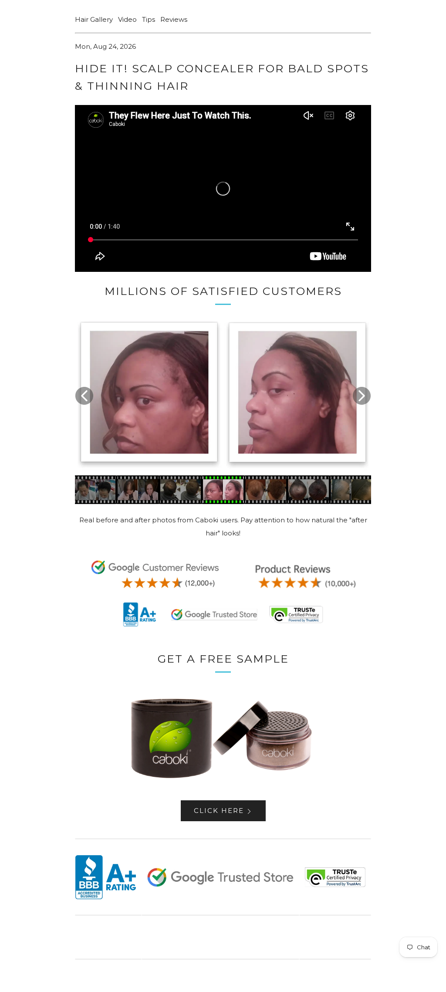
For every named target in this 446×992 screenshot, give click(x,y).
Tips (148, 19)
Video (127, 19)
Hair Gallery (94, 19)
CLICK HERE (219, 810)
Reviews (173, 19)
